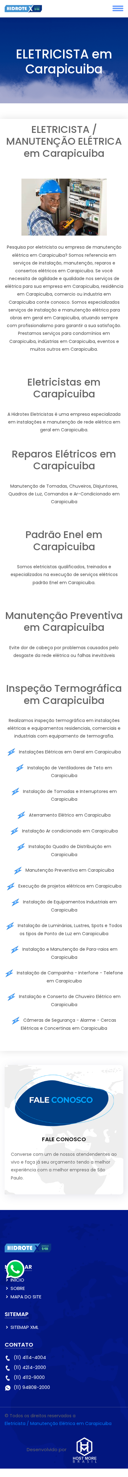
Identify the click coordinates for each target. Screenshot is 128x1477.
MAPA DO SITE (26, 1296)
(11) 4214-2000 (30, 1367)
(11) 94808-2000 (32, 1387)
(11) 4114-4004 (30, 1357)
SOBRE (18, 1288)
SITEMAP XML (25, 1327)
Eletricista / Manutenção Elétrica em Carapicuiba (58, 1423)
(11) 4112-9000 (29, 1377)
